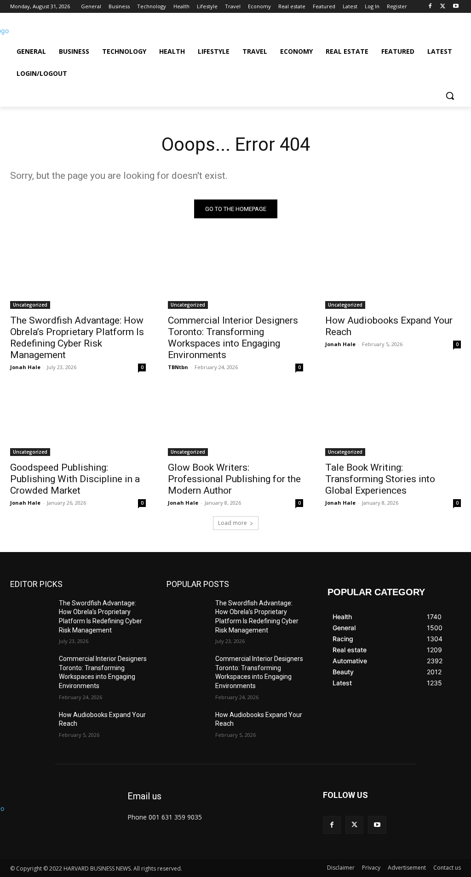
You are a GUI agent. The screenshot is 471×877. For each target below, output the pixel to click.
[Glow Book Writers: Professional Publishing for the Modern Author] (236, 422)
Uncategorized (30, 305)
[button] (450, 96)
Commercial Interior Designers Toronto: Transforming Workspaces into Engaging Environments (233, 337)
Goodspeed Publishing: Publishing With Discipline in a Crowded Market (75, 479)
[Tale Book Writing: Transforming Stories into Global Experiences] (393, 422)
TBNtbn (178, 367)
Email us (144, 796)
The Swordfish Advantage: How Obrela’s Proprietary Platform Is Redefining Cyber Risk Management (77, 337)
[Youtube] (455, 6)
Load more (232, 523)
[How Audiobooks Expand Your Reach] (393, 275)
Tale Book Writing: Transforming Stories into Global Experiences (380, 479)
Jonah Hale (25, 367)
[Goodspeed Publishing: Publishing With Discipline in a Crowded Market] (78, 422)
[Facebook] (430, 6)
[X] (442, 6)
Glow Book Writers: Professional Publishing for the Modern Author (234, 479)
